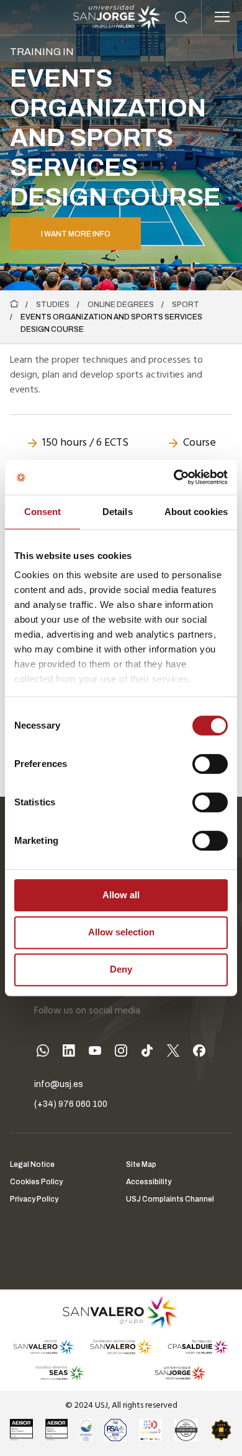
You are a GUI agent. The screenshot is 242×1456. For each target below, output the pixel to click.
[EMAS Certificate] (86, 1430)
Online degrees (120, 304)
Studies (52, 304)
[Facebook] (199, 1052)
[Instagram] (121, 1052)
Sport (185, 304)
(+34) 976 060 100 (70, 1104)
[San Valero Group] (121, 1311)
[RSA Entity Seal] (115, 1430)
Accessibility (148, 1181)
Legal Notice (32, 1164)
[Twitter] (173, 1052)
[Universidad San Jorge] (176, 1373)
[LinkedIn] (69, 1052)
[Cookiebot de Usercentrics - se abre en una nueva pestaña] (174, 477)
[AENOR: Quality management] (21, 1430)
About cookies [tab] (196, 511)
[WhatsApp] (43, 1052)
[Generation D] (150, 1430)
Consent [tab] (42, 511)
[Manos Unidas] (186, 1430)
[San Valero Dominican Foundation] (120, 1347)
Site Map (141, 1164)
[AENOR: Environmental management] (56, 1430)
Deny (121, 969)
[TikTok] (147, 1052)
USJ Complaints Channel (170, 1199)
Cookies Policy (36, 1181)
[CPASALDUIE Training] (198, 1347)
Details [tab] (117, 511)
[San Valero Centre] (43, 1347)
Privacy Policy (34, 1199)
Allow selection (121, 932)
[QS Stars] (221, 1430)
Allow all (121, 895)
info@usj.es (58, 1084)
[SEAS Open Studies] (60, 1373)
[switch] (197, 761)
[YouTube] (95, 1052)
